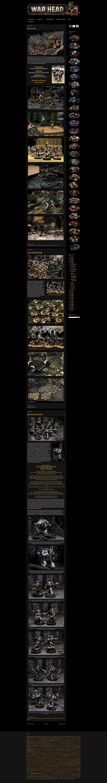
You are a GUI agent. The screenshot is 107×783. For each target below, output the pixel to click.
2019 (71, 295)
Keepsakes (28, 757)
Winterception (78, 777)
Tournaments (35, 774)
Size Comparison (32, 767)
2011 (71, 310)
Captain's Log (35, 743)
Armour (47, 739)
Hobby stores (34, 754)
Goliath (27, 753)
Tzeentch (40, 775)
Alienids (53, 737)
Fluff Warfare (47, 750)
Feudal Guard (65, 749)
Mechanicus (69, 758)
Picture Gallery (38, 82)
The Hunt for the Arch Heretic (33, 772)
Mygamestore (28, 760)
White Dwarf (67, 777)
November (73, 266)
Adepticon (67, 736)
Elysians (41, 748)
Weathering (56, 777)
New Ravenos (45, 760)
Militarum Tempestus (51, 759)
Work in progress (42, 779)
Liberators (77, 757)
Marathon (64, 758)
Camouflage (78, 741)
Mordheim (72, 759)
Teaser (35, 770)
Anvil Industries (33, 739)
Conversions (49, 718)
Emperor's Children (47, 748)
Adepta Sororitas (60, 736)
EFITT (34, 748)
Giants (78, 751)
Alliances (58, 737)
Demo (59, 746)
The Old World (42, 772)
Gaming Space (50, 751)
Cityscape (38, 744)
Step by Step (32, 769)
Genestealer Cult (62, 751)
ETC (60, 748)
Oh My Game (32, 762)
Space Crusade (75, 767)
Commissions (33, 407)
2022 (71, 290)
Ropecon (47, 245)
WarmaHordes (49, 777)
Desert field (69, 746)
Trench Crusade (67, 773)
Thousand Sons (49, 772)
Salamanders (40, 765)
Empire (53, 748)
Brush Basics (57, 741)
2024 (71, 260)
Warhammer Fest (62, 776)
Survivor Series (46, 769)
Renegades (48, 764)
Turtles (27, 775)
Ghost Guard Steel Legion (71, 751)
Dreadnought (28, 748)
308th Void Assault (34, 718)
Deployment (63, 746)
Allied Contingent (64, 737)
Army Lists (40, 718)
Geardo (56, 751)
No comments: (31, 244)
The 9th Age (48, 770)
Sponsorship (64, 768)
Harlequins (63, 753)
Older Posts (62, 724)
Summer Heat (39, 769)
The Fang (69, 770)
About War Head (31, 19)
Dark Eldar (35, 746)
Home (46, 724)
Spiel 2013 (55, 768)
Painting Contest (41, 245)
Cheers (27, 744)
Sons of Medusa (64, 767)
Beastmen (58, 740)
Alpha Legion (72, 737)
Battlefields (52, 740)
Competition (44, 745)
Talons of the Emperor (63, 769)
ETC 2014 (65, 748)
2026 (71, 257)
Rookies (66, 764)
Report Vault (30, 21)
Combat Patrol (76, 744)
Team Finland (30, 770)
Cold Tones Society (55, 744)
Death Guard (41, 746)
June (72, 282)
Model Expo (67, 759)
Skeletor (37, 767)
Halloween (43, 753)
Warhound (31, 777)
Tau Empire (78, 769)
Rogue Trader (53, 764)
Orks (59, 762)
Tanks (74, 769)
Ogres (27, 762)
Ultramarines (45, 775)
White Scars (72, 777)
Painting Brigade (64, 762)
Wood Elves (29, 779)
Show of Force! (31, 28)
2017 (71, 299)
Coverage (65, 745)
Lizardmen (37, 758)
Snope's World (47, 767)
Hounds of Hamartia (55, 754)
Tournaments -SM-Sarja (47, 773)
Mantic (59, 758)
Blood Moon (35, 741)
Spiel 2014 (59, 768)
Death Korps (48, 746)
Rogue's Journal (60, 764)
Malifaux (56, 758)
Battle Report (44, 740)
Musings (77, 759)
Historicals (74, 753)
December (73, 264)
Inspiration (34, 755)
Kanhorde (71, 755)
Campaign (45, 718)
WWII (68, 779)
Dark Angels (28, 746)
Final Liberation (36, 750)
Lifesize (27, 758)
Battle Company (37, 740)
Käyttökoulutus (77, 755)
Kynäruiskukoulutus (56, 757)
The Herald (78, 770)
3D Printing (41, 736)
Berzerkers (63, 740)
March (72, 286)
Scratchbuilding (52, 766)
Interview (40, 755)
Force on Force (54, 750)
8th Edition (50, 736)
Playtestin (36, 763)
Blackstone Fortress (76, 740)
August (72, 271)
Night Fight (51, 760)
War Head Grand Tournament (35, 776)
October (72, 267)
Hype (62, 754)
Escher (57, 748)
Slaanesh (41, 767)
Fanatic (53, 749)
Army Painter (65, 739)
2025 (71, 259)
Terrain (43, 770)
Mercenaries (39, 759)
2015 (71, 303)
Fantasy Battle (58, 749)
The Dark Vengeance (62, 770)
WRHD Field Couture (58, 779)
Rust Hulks (30, 765)
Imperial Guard (75, 754)
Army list (52, 739)
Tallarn (56, 769)
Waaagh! (72, 775)
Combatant (28, 745)
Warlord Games (37, 777)
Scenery (45, 765)
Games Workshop (36, 752)
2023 (71, 262)
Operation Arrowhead (48, 762)
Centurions (59, 742)
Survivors (52, 769)
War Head (57, 245)
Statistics (75, 768)
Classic (49, 744)
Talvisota (70, 769)
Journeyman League (59, 755)
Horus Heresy (58, 718)
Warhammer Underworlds (70, 776)
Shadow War (65, 765)
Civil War (44, 744)
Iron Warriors (51, 755)
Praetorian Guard (55, 763)
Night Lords (56, 760)
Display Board (76, 746)
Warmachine (43, 777)
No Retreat (65, 760)
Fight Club (28, 750)
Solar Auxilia (53, 767)
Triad (72, 773)
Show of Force (40, 19)
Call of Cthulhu (72, 741)
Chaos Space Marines (76, 742)
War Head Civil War (50, 19)
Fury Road (78, 750)
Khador (33, 757)
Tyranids (31, 775)
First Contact (42, 750)
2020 (71, 294)
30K (36, 736)
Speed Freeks (50, 768)
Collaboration (63, 744)
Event (54, 718)
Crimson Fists (72, 745)
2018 (71, 297)
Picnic (32, 763)
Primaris (73, 763)
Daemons (77, 745)
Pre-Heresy (67, 763)
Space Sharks (33, 768)
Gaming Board (44, 751)
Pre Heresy (61, 763)
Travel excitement (57, 773)
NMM (61, 760)
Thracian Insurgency (64, 772)
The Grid (73, 770)
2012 (71, 308)
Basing (31, 740)
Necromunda (34, 760)
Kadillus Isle (66, 755)
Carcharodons (42, 743)
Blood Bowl (28, 741)
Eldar (37, 748)
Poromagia (41, 763)
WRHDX (64, 779)
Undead (51, 775)
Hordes (39, 754)
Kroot (46, 757)
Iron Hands (45, 755)
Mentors (34, 759)
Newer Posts (30, 724)
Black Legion (69, 740)
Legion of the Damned (70, 757)
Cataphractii (54, 742)
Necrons (40, 760)
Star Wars (70, 768)
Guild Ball (38, 753)
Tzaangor (36, 775)
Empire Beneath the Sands (34, 252)
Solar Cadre (59, 767)
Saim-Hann (35, 765)
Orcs (56, 762)
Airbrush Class (35, 737)
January (72, 288)
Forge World (61, 750)
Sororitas (70, 767)
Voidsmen (67, 775)
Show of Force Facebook (39, 80)
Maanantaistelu (50, 758)
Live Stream (32, 758)
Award (76, 739)
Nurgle (78, 760)
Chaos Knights (69, 742)
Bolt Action (40, 741)
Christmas (33, 744)
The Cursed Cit (55, 770)
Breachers (52, 741)
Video (64, 775)
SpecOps (45, 768)
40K (45, 736)
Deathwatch (54, 746)
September (73, 269)
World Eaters (50, 779)
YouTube (71, 779)
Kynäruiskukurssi (63, 757)
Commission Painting (61, 19)
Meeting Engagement (76, 758)
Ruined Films (78, 764)
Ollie (37, 762)
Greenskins (33, 753)
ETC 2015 (71, 748)
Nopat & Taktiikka (72, 760)
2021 (71, 292)
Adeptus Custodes (74, 736)
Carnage (49, 742)
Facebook (46, 749)
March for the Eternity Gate (35, 414)
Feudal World (71, 749)
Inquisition (28, 755)
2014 (71, 304)
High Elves (68, 753)
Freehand (67, 750)
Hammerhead (57, 753)
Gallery (69, 19)
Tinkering (71, 772)
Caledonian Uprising (64, 741)
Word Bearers (35, 779)
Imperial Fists (68, 754)
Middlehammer (44, 759)
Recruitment (42, 764)
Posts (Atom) (48, 728)
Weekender (61, 777)
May (72, 284)
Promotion (28, 764)
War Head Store (46, 776)
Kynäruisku (50, 757)
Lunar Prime (43, 758)
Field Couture (77, 749)
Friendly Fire (73, 750)
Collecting (69, 744)
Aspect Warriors (71, 739)
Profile (77, 763)
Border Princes (46, 741)
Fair (49, 749)
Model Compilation (60, 759)
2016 (71, 301)
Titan (75, 772)
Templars (39, 770)
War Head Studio (54, 776)
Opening (40, 762)
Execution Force (40, 749)
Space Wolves (39, 768)
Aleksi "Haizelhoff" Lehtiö (45, 737)
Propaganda (33, 764)
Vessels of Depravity (57, 775)
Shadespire (60, 765)
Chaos (64, 743)
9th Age (54, 736)
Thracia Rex (55, 772)
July (72, 273)
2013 (71, 306)
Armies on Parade (34, 245)
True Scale (77, 773)
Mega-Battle (28, 759)
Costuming (59, 745)
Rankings (37, 764)
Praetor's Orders (48, 763)
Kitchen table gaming (39, 757)
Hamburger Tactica (50, 753)
